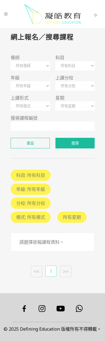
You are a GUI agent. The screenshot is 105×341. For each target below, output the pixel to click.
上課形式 (20, 98)
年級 (15, 78)
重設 (30, 143)
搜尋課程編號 (24, 118)
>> (65, 271)
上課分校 (64, 78)
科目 (59, 58)
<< (36, 271)
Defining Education (40, 329)
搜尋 (75, 143)
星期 (59, 98)
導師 (15, 58)
